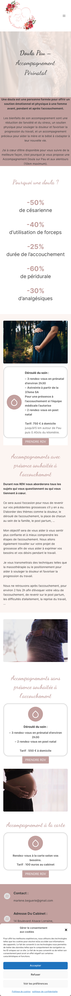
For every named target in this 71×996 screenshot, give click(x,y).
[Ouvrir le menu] (64, 15)
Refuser (35, 974)
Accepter (35, 965)
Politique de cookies (21, 991)
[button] (66, 929)
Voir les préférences (35, 983)
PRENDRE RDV (35, 441)
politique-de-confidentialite (45, 991)
